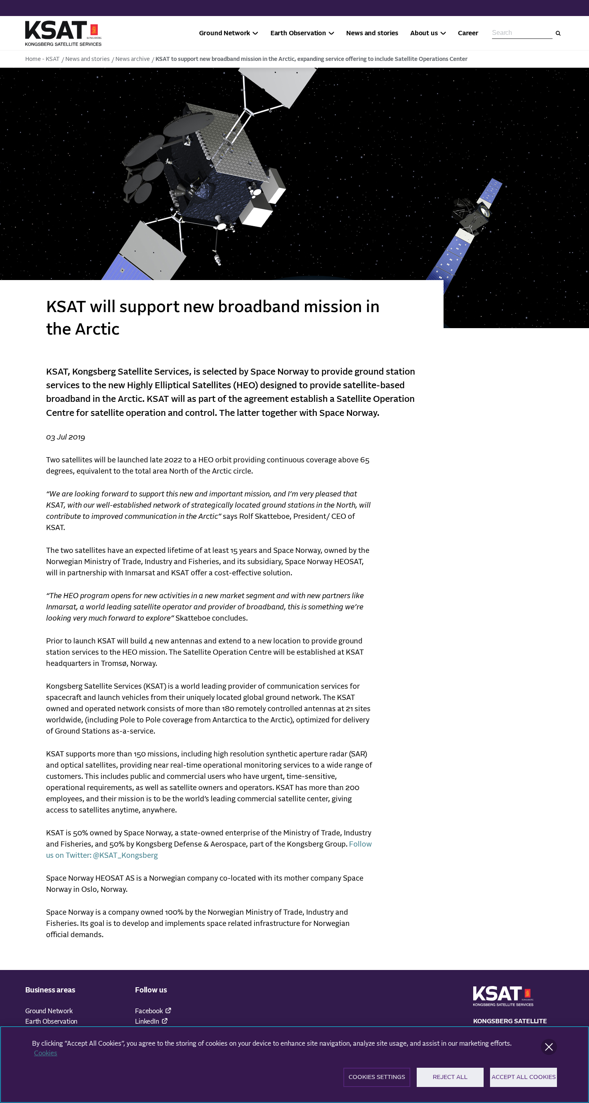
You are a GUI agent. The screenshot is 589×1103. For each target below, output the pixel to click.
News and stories (87, 59)
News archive (132, 59)
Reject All (450, 1077)
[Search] (558, 33)
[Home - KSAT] (63, 33)
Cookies (45, 1053)
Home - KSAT (42, 59)
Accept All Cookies (524, 1077)
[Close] (549, 1047)
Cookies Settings (377, 1077)
